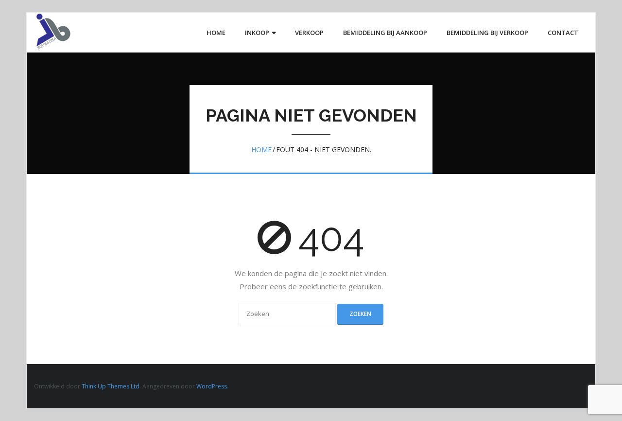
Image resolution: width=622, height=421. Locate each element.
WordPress (211, 386)
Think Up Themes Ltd (110, 386)
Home (261, 149)
